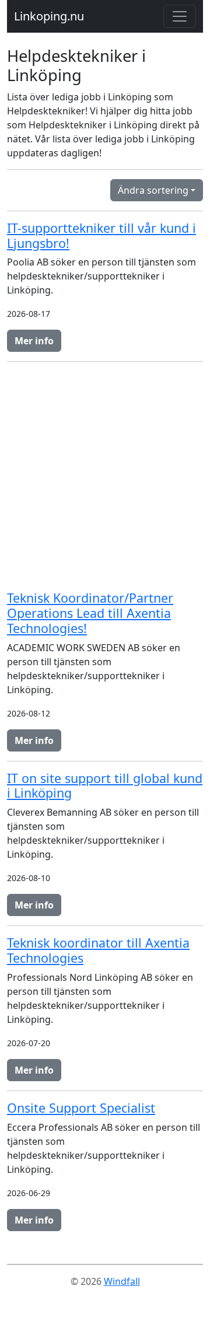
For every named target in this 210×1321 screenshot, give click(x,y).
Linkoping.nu (49, 16)
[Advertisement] (105, 476)
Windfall (122, 1281)
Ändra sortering (153, 190)
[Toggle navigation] (179, 16)
